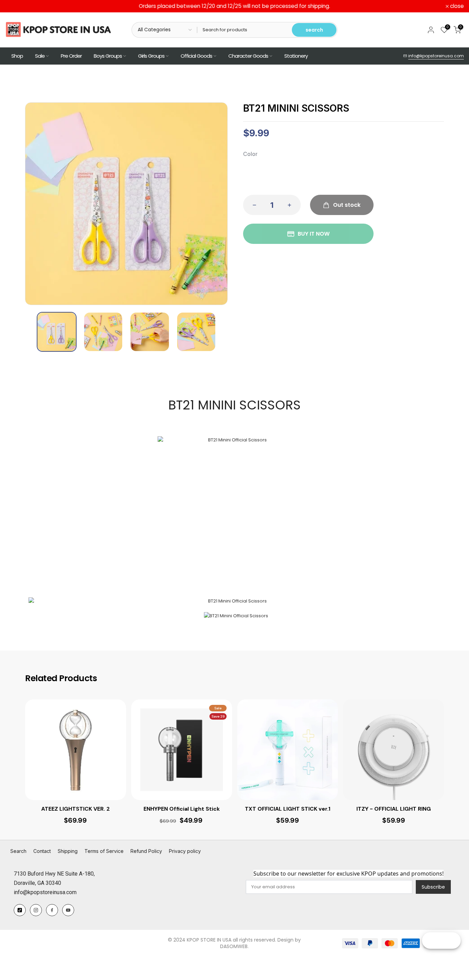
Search (18, 851)
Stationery (296, 55)
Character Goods (248, 55)
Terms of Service (104, 851)
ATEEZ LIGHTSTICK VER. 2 (75, 809)
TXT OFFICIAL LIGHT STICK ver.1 (287, 809)
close (15, 6)
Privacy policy (185, 851)
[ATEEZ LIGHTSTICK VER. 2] (75, 749)
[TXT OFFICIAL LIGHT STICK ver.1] (287, 749)
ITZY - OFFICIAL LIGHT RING (393, 809)
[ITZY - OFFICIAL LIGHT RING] (393, 749)
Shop (17, 55)
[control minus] (252, 205)
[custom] (20, 910)
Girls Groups (151, 55)
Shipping (68, 851)
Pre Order (71, 55)
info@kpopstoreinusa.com (436, 56)
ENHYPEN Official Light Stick (182, 809)
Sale (40, 55)
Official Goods (196, 55)
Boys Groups (108, 55)
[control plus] (291, 205)
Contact (42, 851)
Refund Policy (146, 851)
